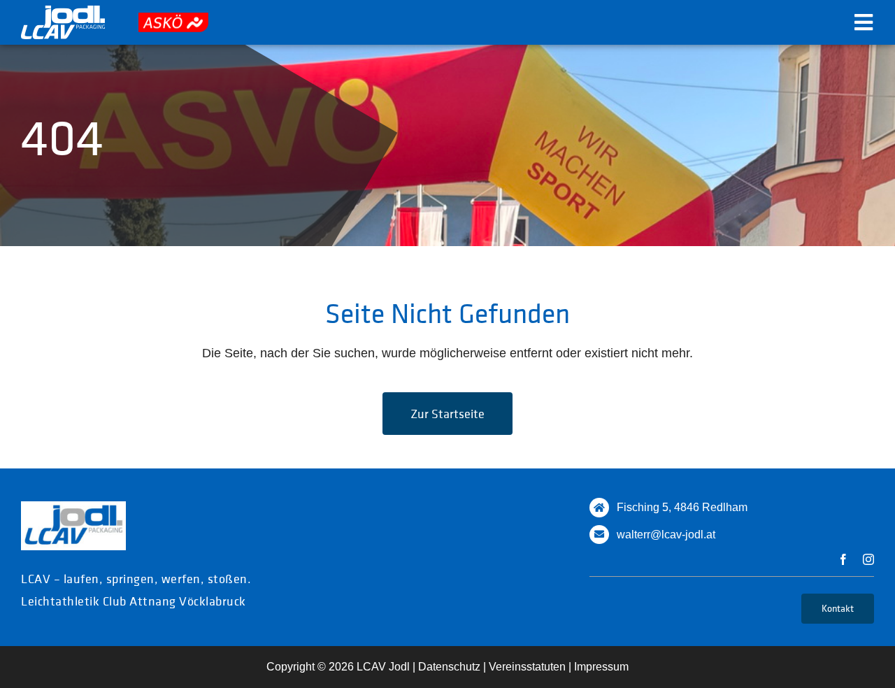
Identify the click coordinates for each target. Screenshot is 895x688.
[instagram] (868, 559)
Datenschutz (449, 667)
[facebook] (843, 559)
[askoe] (173, 19)
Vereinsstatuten (527, 667)
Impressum (601, 667)
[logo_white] (63, 12)
